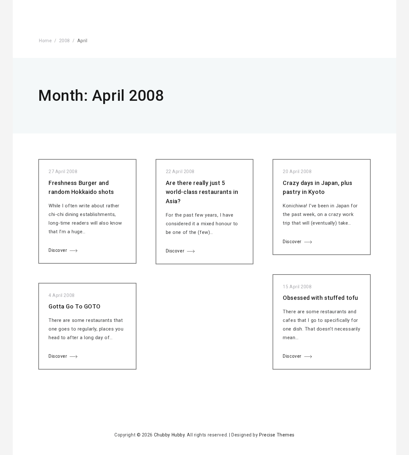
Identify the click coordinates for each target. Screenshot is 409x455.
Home (45, 40)
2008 (64, 40)
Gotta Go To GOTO (75, 306)
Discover (58, 250)
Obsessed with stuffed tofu (320, 297)
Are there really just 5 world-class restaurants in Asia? (202, 192)
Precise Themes (277, 434)
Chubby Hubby (169, 434)
